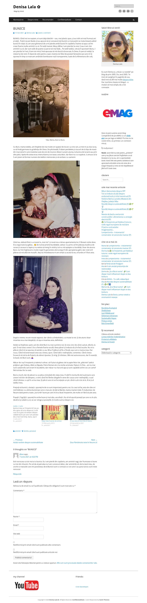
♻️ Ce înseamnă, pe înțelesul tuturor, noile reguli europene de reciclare (117, 253)
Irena (103, 258)
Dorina (104, 251)
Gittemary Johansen (109, 315)
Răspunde (17, 474)
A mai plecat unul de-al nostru (81, 421)
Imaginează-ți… (107, 230)
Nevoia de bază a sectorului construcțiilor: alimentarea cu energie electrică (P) (116, 217)
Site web (16, 534)
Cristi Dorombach (82, 587)
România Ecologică (109, 308)
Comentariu (18, 490)
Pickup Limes (106, 321)
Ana (103, 266)
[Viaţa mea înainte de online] (55, 412)
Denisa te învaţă (108, 342)
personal (32, 431)
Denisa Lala (30, 33)
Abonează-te (18, 19)
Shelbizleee (106, 310)
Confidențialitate (64, 19)
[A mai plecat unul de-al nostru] (83, 412)
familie (26, 431)
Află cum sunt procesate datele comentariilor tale (77, 563)
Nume (16, 516)
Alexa (21, 454)
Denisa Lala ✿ (26, 7)
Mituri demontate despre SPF (113, 191)
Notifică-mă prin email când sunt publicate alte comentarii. (37, 545)
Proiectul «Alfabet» (109, 339)
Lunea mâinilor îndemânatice (113, 337)
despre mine (128, 79)
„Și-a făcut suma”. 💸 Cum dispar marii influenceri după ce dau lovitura (116, 274)
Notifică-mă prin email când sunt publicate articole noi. (35, 552)
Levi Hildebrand (107, 313)
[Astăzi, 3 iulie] (27, 413)
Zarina (104, 271)
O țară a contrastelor (109, 227)
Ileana (103, 245)
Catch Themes (104, 600)
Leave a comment (44, 33)
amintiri (18, 431)
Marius (104, 287)
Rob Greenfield (107, 323)
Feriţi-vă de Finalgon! (114, 264)
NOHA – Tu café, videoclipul (118, 279)
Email (16, 525)
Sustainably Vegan (108, 318)
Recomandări (48, 19)
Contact (78, 19)
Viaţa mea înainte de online (51, 421)
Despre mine (33, 19)
